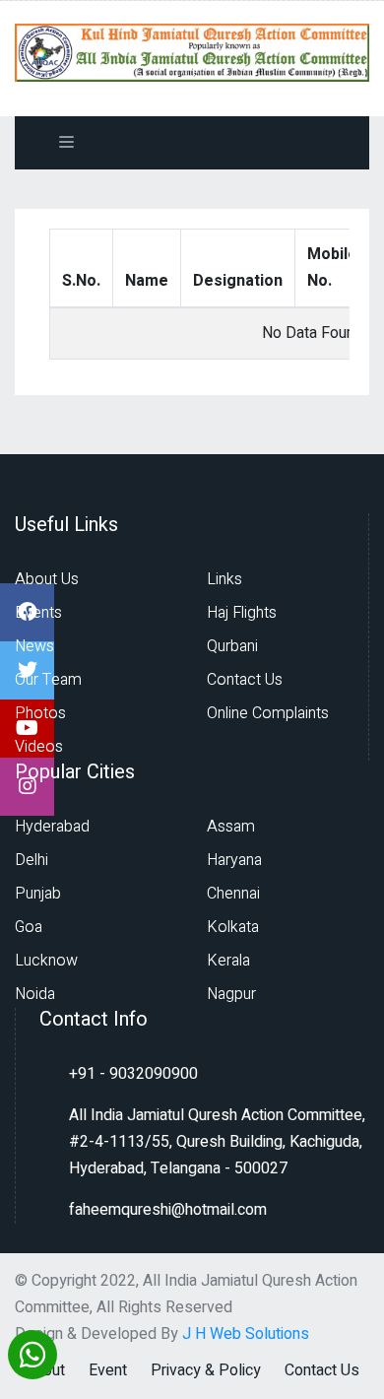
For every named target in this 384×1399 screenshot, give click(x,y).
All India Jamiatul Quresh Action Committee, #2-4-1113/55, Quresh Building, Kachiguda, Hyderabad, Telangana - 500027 (217, 1141)
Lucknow (46, 960)
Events (38, 613)
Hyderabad (52, 826)
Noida (35, 994)
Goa (28, 927)
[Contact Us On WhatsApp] (32, 1352)
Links (224, 579)
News (34, 646)
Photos (40, 713)
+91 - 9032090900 (133, 1074)
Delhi (31, 860)
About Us (47, 579)
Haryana (234, 860)
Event (108, 1370)
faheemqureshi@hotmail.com (168, 1210)
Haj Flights (242, 613)
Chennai (233, 893)
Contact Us (245, 680)
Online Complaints (268, 713)
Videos (39, 747)
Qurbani (232, 646)
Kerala (228, 960)
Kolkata (233, 927)
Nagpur (231, 994)
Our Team (48, 680)
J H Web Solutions (245, 1334)
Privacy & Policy (206, 1370)
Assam (231, 826)
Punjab (38, 893)
